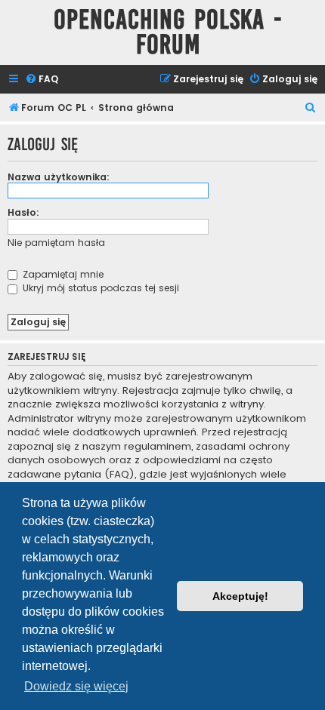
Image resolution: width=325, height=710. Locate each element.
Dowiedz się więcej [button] (76, 686)
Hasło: (23, 212)
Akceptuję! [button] (240, 596)
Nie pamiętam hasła (56, 242)
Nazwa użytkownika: (59, 177)
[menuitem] (41, 79)
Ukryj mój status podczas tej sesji (99, 287)
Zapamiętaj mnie (62, 274)
